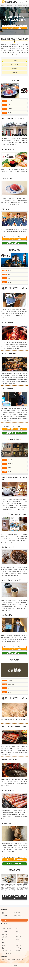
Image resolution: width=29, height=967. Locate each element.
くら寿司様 (14, 60)
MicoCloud (3, 945)
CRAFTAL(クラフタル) (5, 937)
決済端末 (13, 959)
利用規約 (3, 913)
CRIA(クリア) (4, 939)
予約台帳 (8, 959)
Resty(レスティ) (18, 926)
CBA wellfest (18, 940)
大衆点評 (17, 931)
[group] (8, 883)
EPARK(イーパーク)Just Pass (7, 926)
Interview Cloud (18, 944)
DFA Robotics (4, 948)
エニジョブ (17, 942)
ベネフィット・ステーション (6, 953)
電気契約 (18, 959)
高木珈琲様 (14, 68)
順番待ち (3, 959)
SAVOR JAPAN (4, 931)
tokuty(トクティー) (19, 937)
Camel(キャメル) (18, 939)
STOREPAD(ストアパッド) (6, 950)
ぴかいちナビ (18, 950)
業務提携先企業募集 (17, 915)
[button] (26, 883)
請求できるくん (18, 945)
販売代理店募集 (4, 915)
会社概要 (3, 912)
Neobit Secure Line (19, 948)
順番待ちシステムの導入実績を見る (14, 897)
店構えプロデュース (19, 936)
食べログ (17, 928)
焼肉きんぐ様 (14, 64)
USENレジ (3, 951)
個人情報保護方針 (17, 912)
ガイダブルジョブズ (5, 936)
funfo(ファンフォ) (18, 947)
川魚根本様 (14, 72)
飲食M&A (3, 947)
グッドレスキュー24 (19, 934)
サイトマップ (16, 913)
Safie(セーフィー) (4, 944)
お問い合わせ (4, 920)
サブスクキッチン (5, 934)
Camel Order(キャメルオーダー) (7, 940)
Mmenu (3, 942)
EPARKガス (17, 933)
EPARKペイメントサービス (6, 928)
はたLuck (17, 951)
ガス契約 (23, 959)
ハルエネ (3, 933)
